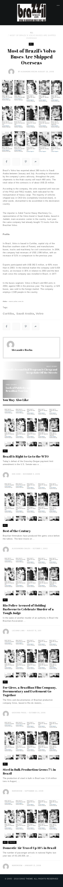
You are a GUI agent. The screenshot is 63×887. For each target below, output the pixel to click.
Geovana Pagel (19, 713)
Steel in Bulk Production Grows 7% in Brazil (29, 771)
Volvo (39, 313)
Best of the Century (17, 531)
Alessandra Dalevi (21, 548)
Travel (12, 842)
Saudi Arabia (25, 313)
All (31, 32)
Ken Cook (16, 474)
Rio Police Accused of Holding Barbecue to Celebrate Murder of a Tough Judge (28, 609)
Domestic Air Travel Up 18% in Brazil (29, 848)
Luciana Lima (18, 630)
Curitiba (8, 313)
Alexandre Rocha (29, 72)
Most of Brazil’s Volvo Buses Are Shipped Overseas (33, 36)
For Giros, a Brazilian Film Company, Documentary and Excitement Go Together (30, 691)
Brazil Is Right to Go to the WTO (26, 456)
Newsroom (17, 791)
